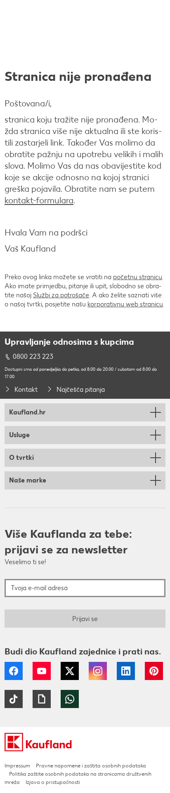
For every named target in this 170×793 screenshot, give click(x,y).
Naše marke (27, 480)
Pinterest (154, 671)
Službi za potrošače (61, 295)
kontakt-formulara (39, 200)
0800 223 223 (33, 356)
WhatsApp (70, 699)
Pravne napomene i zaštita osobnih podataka (91, 765)
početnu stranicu (137, 277)
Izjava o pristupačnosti (53, 782)
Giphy (42, 699)
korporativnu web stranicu (125, 304)
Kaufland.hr (27, 412)
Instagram (98, 671)
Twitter (70, 671)
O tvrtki (21, 457)
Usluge (19, 435)
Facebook (14, 671)
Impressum (17, 765)
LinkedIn (126, 671)
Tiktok (14, 699)
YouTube (42, 671)
